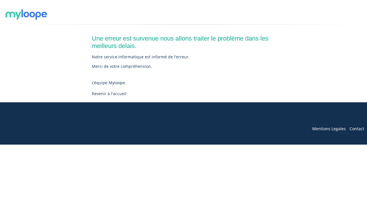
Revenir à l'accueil (109, 93)
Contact (357, 128)
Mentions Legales (329, 128)
